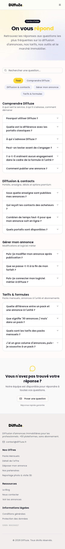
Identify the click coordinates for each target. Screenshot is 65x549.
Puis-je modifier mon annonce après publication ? (29, 255)
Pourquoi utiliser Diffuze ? (22, 118)
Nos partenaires (10, 470)
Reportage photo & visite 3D (17, 475)
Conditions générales (13, 513)
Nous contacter (10, 494)
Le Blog (6, 489)
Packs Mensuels (11, 456)
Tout (18, 80)
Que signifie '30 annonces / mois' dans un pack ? (27, 320)
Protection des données (15, 518)
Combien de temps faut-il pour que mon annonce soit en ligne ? (28, 219)
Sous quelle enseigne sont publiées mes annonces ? (28, 194)
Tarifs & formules (32, 93)
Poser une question (35, 398)
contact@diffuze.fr (16, 441)
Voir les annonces (11, 499)
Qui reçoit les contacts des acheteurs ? (30, 206)
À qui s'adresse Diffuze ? (21, 139)
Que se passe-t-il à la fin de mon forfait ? (27, 267)
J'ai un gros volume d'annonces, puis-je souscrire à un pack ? (30, 344)
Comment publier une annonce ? (26, 168)
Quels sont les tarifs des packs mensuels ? (25, 332)
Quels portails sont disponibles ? (26, 229)
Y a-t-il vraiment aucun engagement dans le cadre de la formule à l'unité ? (30, 158)
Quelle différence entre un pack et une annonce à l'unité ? (28, 308)
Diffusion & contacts (18, 87)
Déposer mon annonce (14, 465)
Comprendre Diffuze (38, 80)
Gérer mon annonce (47, 87)
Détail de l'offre (10, 460)
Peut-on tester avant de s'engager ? (29, 147)
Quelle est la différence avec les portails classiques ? (26, 128)
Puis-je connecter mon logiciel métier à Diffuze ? (25, 280)
